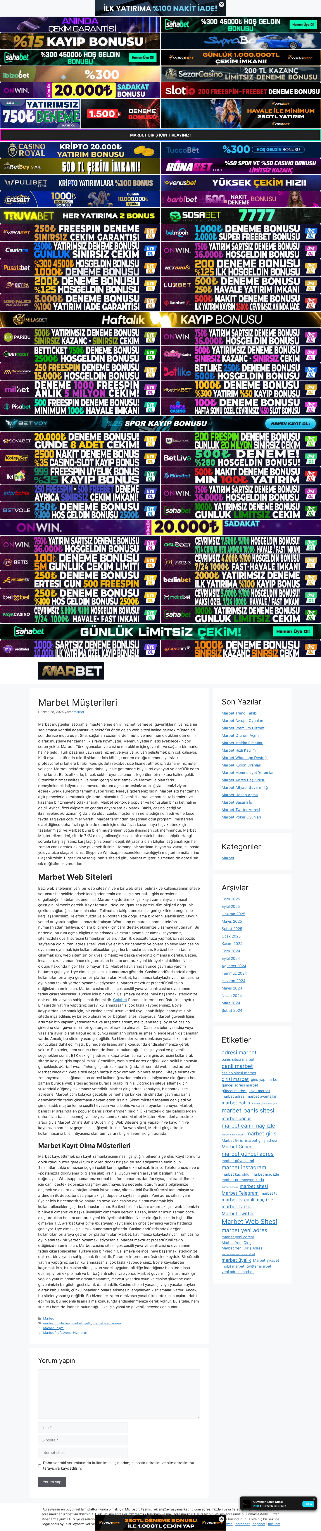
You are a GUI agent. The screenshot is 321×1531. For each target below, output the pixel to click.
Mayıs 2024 (232, 988)
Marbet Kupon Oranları (241, 765)
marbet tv (269, 1193)
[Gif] (160, 319)
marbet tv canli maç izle (247, 1199)
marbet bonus (237, 1118)
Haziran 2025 (233, 914)
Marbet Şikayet (266, 1260)
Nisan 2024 (232, 995)
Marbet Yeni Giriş (236, 1242)
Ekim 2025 (231, 899)
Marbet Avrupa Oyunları (242, 720)
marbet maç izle (265, 1174)
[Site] (80, 232)
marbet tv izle (236, 1206)
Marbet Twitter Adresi (241, 810)
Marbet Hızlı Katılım (239, 750)
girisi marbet (235, 1079)
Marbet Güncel (238, 1146)
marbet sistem (230, 1187)
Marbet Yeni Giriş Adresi (242, 1248)
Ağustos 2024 (234, 966)
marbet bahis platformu (265, 1103)
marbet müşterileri (56, 1323)
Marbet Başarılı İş (237, 802)
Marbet (48, 1318)
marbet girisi (262, 1133)
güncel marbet (234, 1091)
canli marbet (237, 1066)
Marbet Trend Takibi (239, 713)
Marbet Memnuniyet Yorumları (248, 772)
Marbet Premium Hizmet (243, 728)
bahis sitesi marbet (238, 1059)
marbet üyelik (81, 1323)
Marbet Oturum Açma (241, 735)
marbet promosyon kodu (243, 1180)
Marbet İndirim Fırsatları (242, 743)
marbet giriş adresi (261, 1140)
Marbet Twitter (238, 1213)
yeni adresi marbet (238, 1272)
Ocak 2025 (231, 936)
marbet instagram (244, 1167)
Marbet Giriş (232, 1140)
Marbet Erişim (53, 1328)
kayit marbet (259, 1091)
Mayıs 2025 (232, 921)
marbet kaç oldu (235, 1174)
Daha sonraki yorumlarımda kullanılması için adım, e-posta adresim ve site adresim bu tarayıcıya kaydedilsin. (118, 1466)
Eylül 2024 (231, 958)
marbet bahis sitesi (248, 1110)
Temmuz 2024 (234, 973)
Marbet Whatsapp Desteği (245, 758)
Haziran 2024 (233, 981)
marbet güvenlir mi (238, 1161)
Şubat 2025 (232, 929)
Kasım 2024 (232, 943)
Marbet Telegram (240, 1193)
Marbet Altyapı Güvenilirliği (245, 787)
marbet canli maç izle (248, 1126)
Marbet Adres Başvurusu (243, 780)
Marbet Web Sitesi (249, 1221)
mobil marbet (233, 1266)
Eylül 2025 (231, 906)
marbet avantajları (262, 1096)
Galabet (120, 1000)
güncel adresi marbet (240, 1085)
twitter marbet (259, 1266)
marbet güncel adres (248, 1154)
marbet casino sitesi (233, 1134)
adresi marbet (239, 1052)
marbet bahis (236, 1102)
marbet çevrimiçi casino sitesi (238, 1254)
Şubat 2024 (232, 1010)
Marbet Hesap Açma (240, 795)
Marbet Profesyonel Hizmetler (65, 1332)
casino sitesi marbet (239, 1073)
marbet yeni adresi (238, 1237)
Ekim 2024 (231, 951)
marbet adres (233, 1096)
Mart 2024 (231, 1003)
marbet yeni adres (244, 1230)
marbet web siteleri (107, 1323)
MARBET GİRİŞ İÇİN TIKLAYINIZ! (160, 135)
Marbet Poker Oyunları (241, 817)
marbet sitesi (254, 1186)
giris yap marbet (265, 1079)
